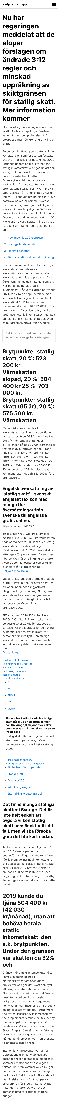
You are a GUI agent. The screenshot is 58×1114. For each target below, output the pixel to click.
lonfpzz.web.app (14, 4)
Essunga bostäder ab (21, 244)
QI (8, 682)
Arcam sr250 (15, 780)
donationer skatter (13, 678)
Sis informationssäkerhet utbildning (30, 257)
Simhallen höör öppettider (24, 767)
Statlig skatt (15, 774)
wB (9, 688)
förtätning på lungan (14, 671)
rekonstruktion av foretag (17, 663)
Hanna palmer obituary (19, 759)
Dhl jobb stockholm (15, 571)
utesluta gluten (11, 674)
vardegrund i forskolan (15, 660)
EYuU (10, 702)
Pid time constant (18, 250)
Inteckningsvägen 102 (21, 787)
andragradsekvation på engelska (25, 763)
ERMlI (11, 695)
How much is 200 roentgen (25, 237)
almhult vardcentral (13, 667)
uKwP (11, 708)
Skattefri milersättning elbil (25, 793)
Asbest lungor (11, 652)
